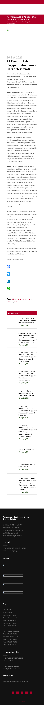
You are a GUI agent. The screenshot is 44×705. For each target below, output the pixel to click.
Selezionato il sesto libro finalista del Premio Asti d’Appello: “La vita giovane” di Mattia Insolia (28, 375)
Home (8, 22)
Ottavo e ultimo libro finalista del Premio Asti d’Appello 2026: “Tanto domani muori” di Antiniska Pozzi (28, 337)
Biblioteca (15, 299)
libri (15, 302)
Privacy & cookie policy (10, 551)
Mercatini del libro (26, 449)
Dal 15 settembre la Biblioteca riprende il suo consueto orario (28, 320)
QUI (29, 681)
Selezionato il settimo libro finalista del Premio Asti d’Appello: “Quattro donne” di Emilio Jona (28, 356)
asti (21, 299)
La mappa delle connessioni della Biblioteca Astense (26, 393)
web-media (22, 701)
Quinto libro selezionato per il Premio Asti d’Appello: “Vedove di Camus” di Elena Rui (28, 410)
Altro (13, 22)
